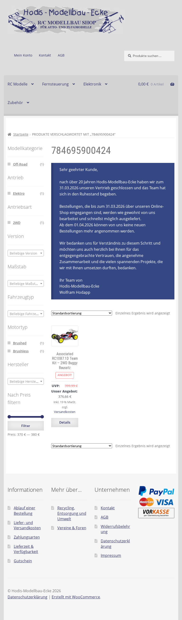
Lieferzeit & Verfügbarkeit (26, 549)
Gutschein (23, 560)
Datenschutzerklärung (27, 597)
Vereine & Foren (71, 527)
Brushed (20, 343)
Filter (25, 426)
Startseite (20, 134)
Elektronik (92, 84)
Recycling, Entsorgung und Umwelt (71, 513)
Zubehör (15, 102)
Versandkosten (64, 412)
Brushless (21, 351)
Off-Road (20, 164)
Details (64, 422)
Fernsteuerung (55, 84)
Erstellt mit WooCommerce (76, 597)
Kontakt (45, 55)
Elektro (19, 193)
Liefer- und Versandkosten (27, 525)
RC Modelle (17, 84)
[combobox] (26, 253)
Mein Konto (23, 55)
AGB (61, 55)
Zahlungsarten (27, 537)
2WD (16, 222)
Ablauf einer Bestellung (24, 510)
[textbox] (26, 253)
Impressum (111, 555)
